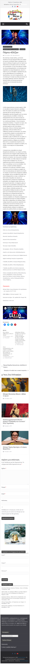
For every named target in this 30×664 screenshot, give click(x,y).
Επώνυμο (4, 570)
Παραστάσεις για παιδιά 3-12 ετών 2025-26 (10, 49)
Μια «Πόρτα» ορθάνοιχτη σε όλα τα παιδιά (8, 334)
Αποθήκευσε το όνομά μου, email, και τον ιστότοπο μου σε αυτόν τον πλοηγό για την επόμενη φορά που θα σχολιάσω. (13, 512)
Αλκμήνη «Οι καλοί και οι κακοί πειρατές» (15, 370)
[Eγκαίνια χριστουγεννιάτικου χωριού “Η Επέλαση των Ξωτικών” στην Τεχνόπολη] (15, 404)
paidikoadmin (17, 55)
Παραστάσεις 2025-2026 (7, 46)
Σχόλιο (4, 468)
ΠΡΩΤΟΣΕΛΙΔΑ (22, 49)
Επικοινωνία (5, 644)
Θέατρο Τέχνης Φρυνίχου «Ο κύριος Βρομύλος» (15, 448)
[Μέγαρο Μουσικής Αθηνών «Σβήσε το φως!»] (15, 379)
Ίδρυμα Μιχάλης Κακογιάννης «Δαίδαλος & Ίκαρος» (15, 366)
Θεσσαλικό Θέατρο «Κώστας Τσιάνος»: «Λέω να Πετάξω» (15, 588)
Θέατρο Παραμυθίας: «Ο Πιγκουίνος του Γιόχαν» (13, 602)
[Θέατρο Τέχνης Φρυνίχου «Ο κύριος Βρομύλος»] (15, 432)
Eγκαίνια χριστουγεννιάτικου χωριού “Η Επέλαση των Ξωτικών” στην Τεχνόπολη (14, 421)
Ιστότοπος (4, 500)
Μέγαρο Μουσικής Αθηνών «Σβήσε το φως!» (14, 395)
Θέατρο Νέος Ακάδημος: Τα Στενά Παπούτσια (12, 605)
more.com (11, 300)
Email (3, 494)
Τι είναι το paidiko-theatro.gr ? (9, 647)
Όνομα (4, 487)
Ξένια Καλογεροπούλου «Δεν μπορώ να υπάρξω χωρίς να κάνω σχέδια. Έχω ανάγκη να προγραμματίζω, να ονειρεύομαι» (8, 351)
